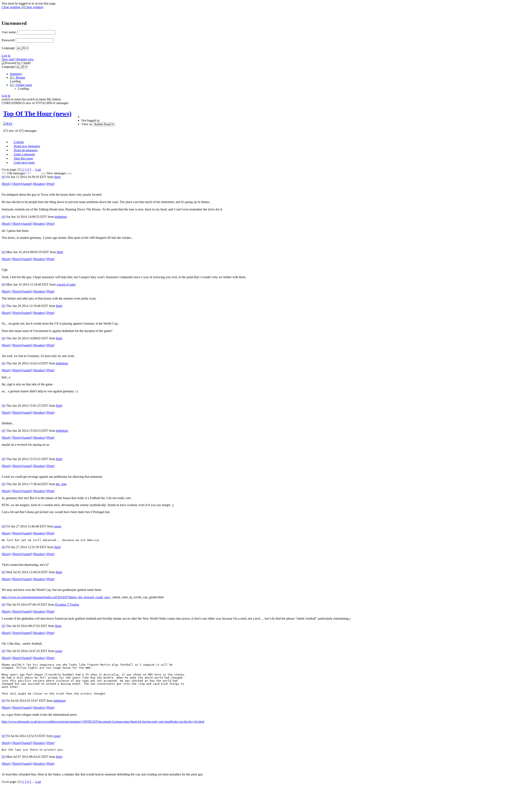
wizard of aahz (66, 284)
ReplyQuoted (22, 184)
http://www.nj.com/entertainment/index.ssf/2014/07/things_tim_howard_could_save (56, 597)
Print (50, 184)
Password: (8, 40)
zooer (57, 526)
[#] (3, 177)
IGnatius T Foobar (67, 604)
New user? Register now (18, 59)
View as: (87, 124)
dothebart (61, 216)
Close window (11, 7)
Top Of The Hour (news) (37, 113)
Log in (6, 55)
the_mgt (61, 484)
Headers (39, 184)
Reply (7, 184)
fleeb (57, 177)
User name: (9, 32)
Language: (8, 48)
